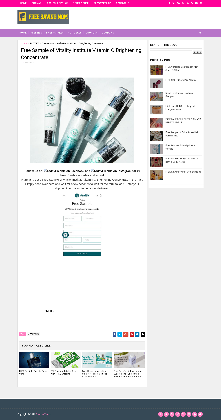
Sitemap (36, 3)
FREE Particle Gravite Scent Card (33, 372)
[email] (196, 3)
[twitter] (173, 3)
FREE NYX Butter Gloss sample (181, 80)
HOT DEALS (75, 32)
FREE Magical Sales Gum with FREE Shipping (64, 372)
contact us (122, 3)
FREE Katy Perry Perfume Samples (183, 171)
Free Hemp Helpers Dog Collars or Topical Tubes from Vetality (94, 374)
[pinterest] (201, 3)
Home (23, 3)
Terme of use (80, 3)
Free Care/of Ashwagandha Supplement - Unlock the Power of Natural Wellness (128, 374)
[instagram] (183, 3)
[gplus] (178, 3)
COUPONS (92, 32)
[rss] (192, 3)
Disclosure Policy (57, 3)
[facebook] (169, 3)
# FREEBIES (33, 334)
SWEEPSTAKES (55, 32)
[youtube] (187, 3)
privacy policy (102, 3)
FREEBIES (36, 32)
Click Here (50, 311)
